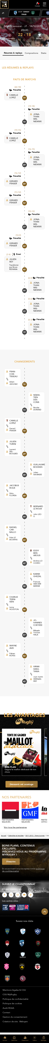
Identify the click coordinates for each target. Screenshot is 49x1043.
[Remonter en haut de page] (44, 911)
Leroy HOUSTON (14, 608)
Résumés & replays (13, 53)
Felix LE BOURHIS (13, 538)
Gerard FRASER (12, 429)
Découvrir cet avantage (21, 784)
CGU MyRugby (10, 994)
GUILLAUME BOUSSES (39, 465)
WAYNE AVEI (13, 646)
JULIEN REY (12, 260)
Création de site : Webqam (15, 1021)
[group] (24, 13)
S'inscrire (10, 861)
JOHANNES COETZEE (37, 622)
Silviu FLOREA (12, 494)
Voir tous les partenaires (15, 827)
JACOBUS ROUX (14, 486)
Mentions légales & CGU (14, 989)
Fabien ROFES (12, 654)
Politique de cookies (12, 1003)
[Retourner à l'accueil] (4, 9)
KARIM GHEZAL (37, 575)
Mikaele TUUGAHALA (36, 632)
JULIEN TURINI (12, 442)
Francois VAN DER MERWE (37, 584)
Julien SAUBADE (37, 473)
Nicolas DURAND (37, 409)
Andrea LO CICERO (37, 562)
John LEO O (37, 515)
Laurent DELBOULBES (13, 451)
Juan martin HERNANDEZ (38, 679)
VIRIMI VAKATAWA (36, 668)
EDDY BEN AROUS (36, 552)
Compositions (31, 53)
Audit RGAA (8, 1008)
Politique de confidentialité (15, 999)
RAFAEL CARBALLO (13, 529)
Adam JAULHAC (13, 383)
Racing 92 (39, 38)
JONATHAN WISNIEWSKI (37, 118)
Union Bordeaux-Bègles (9, 39)
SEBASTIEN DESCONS (36, 398)
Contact (6, 1012)
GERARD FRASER (13, 182)
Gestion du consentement (15, 1017)
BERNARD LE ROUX (38, 507)
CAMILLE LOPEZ (13, 96)
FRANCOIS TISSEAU (13, 373)
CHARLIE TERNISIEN (13, 599)
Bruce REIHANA (13, 268)
